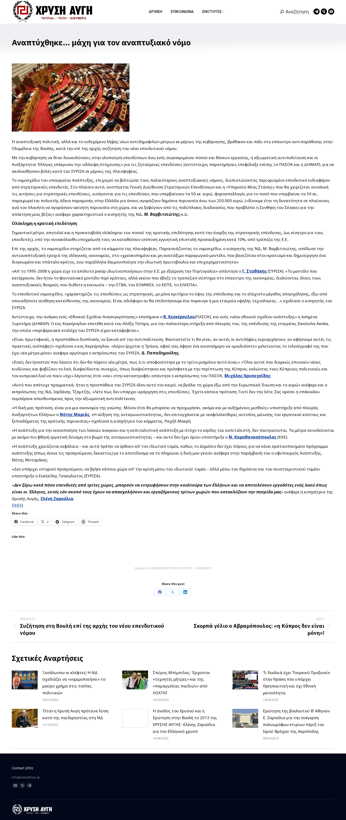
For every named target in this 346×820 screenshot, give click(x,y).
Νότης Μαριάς (74, 414)
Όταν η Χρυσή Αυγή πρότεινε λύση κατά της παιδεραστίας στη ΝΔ (75, 714)
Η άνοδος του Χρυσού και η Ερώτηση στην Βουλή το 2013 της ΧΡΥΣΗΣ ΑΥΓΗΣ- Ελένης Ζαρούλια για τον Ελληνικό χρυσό (185, 721)
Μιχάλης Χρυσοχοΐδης (247, 375)
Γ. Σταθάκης (254, 271)
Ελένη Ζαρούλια (56, 498)
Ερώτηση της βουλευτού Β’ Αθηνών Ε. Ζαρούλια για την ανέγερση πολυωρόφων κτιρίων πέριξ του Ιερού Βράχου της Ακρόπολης (296, 721)
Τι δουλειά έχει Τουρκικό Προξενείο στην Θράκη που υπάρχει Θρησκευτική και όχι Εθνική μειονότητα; (296, 683)
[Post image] (25, 680)
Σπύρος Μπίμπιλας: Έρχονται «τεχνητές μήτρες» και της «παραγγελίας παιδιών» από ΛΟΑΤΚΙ (181, 683)
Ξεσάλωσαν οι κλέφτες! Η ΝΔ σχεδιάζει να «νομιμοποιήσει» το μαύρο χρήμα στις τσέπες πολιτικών (73, 683)
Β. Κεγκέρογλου (179, 316)
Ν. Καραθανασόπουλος (252, 437)
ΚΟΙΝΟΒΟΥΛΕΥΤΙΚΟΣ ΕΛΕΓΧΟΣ (171, 568)
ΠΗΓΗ (17, 505)
